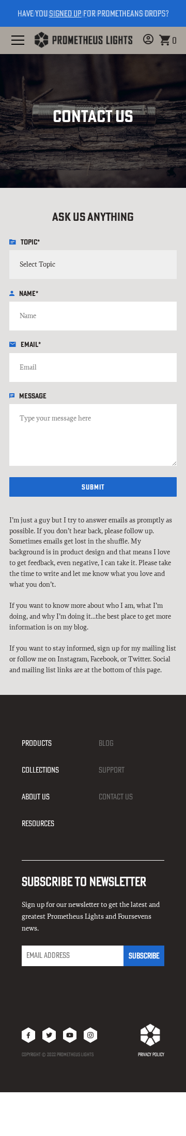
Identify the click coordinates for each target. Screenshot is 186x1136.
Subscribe (144, 955)
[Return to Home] (83, 40)
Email (31, 344)
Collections (40, 770)
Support (112, 770)
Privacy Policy (151, 1054)
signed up (71, 13)
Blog (106, 743)
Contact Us (116, 796)
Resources (38, 823)
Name (28, 293)
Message (33, 395)
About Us (36, 796)
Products (37, 743)
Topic (30, 242)
